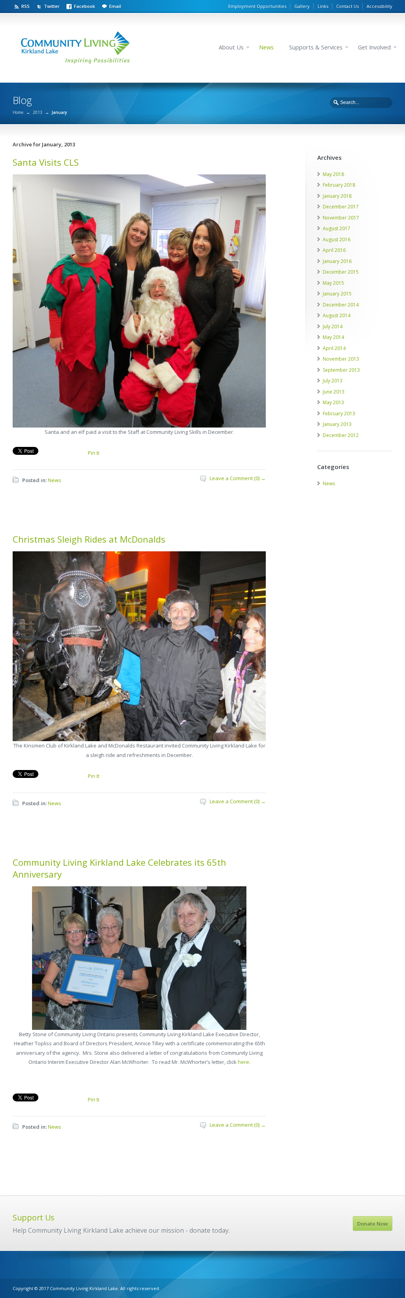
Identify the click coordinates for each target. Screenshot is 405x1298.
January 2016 (337, 261)
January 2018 (337, 196)
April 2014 (334, 348)
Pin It (93, 452)
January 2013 (337, 424)
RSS (25, 6)
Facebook (84, 6)
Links (323, 6)
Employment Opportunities (257, 6)
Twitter (52, 6)
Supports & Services (316, 47)
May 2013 (333, 402)
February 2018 (339, 185)
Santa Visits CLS (46, 162)
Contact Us (347, 6)
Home (18, 112)
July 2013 (333, 380)
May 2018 (333, 174)
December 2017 (341, 206)
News (266, 47)
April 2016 (334, 250)
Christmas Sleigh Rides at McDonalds (89, 539)
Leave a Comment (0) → (238, 478)
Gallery (302, 6)
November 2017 (341, 217)
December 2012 (341, 435)
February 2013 (339, 413)
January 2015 (337, 293)
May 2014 (333, 337)
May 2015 (333, 283)
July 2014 (333, 326)
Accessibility (379, 6)
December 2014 (341, 304)
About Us (231, 47)
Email (115, 6)
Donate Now (372, 1223)
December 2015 (341, 272)
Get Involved (374, 47)
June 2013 (333, 391)
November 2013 (341, 359)
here (243, 1061)
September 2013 (341, 370)
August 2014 (336, 315)
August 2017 (336, 228)
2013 (37, 112)
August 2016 (336, 239)
